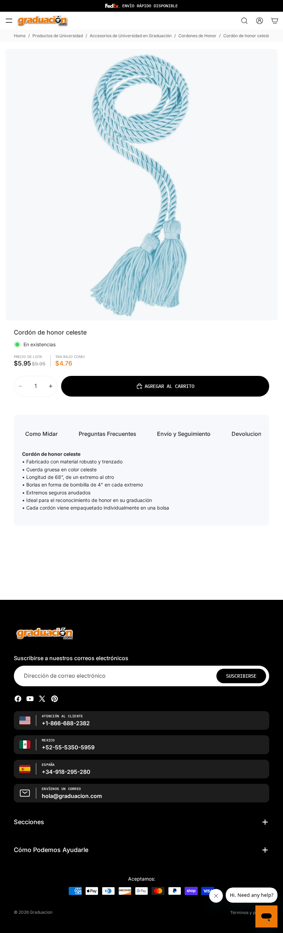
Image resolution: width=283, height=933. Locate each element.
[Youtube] (30, 699)
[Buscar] (244, 20)
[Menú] (9, 21)
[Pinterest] (54, 699)
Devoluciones (250, 433)
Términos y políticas (249, 912)
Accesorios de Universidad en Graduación (131, 35)
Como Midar (41, 433)
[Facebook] (18, 699)
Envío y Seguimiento (184, 433)
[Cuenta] (259, 20)
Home (20, 35)
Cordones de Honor (197, 35)
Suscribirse (241, 676)
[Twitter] (42, 699)
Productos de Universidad (57, 35)
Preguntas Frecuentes (107, 433)
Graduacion (41, 912)
